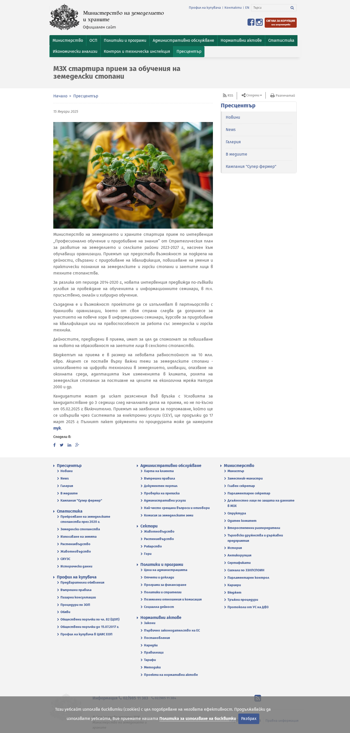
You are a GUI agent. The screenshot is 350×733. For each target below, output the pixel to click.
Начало (60, 96)
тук (57, 428)
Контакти (233, 7)
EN (247, 7)
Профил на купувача (205, 7)
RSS (230, 95)
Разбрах (248, 718)
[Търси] (292, 7)
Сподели (252, 95)
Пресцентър (85, 96)
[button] (67, 40)
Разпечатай (285, 95)
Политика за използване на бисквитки (197, 718)
